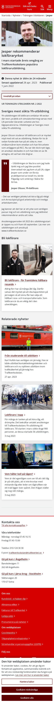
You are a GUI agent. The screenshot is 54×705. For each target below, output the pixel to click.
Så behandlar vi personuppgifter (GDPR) (21, 644)
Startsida (6, 15)
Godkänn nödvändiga (27, 689)
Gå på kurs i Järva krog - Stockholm (21, 573)
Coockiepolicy (8, 632)
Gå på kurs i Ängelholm (15, 559)
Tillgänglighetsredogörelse (15, 638)
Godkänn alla (27, 697)
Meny (50, 9)
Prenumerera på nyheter (14, 621)
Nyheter (17, 15)
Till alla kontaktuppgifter (13, 525)
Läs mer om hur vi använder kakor (32, 675)
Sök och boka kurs (29, 8)
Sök (42, 9)
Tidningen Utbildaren (33, 15)
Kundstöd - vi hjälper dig (14, 598)
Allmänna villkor (9, 604)
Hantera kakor (27, 681)
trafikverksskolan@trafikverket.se (25, 552)
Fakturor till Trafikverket (13, 610)
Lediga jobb (7, 616)
